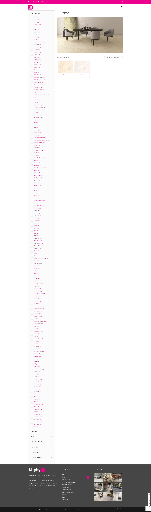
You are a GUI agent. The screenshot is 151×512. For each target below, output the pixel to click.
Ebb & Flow (38, 132)
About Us (64, 477)
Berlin (36, 39)
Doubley (37, 122)
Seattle (37, 349)
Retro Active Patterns (40, 321)
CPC (36, 92)
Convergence (38, 84)
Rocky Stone (38, 331)
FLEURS (37, 152)
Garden (37, 160)
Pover (36, 303)
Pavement (37, 281)
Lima (36, 230)
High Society (38, 183)
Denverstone (38, 117)
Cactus (37, 54)
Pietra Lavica (38, 288)
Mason (36, 245)
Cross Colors (38, 105)
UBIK (36, 401)
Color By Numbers (40, 79)
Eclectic (37, 135)
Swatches (37, 389)
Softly (36, 364)
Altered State (38, 24)
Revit (36, 326)
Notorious (37, 276)
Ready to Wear (39, 308)
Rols (36, 336)
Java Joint (38, 205)
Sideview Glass (39, 354)
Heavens (37, 180)
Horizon (37, 188)
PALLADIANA (38, 278)
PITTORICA (38, 291)
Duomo (37, 130)
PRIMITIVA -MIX (39, 306)
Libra (36, 228)
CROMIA (37, 102)
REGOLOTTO (38, 316)
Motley (36, 268)
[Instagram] (120, 509)
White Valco (38, 416)
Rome (36, 341)
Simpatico (37, 359)
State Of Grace (39, 369)
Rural (36, 343)
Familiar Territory (39, 150)
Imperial (37, 198)
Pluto (36, 298)
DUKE (36, 127)
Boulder (37, 49)
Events (64, 494)
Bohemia (37, 47)
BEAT (36, 37)
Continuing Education (68, 492)
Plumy (36, 296)
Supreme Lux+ (38, 386)
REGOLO (37, 313)
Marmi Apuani (38, 243)
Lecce (36, 225)
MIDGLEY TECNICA (34, 509)
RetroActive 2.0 (39, 323)
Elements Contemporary (41, 140)
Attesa (77, 509)
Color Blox (37, 74)
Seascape (37, 346)
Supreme (37, 384)
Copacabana (38, 87)
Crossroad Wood (39, 110)
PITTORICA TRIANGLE (40, 293)
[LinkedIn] (117, 509)
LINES (36, 235)
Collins (36, 72)
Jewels (37, 210)
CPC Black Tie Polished (42, 95)
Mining (36, 253)
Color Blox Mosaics (40, 77)
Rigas (36, 328)
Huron (36, 190)
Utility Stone (38, 406)
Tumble (37, 399)
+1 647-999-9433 (33, 1)
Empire (37, 145)
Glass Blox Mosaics (40, 167)
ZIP (36, 426)
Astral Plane (38, 32)
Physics (37, 286)
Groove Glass (38, 175)
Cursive (37, 112)
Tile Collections (66, 479)
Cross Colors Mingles (41, 107)
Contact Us (65, 499)
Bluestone (37, 44)
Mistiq (36, 255)
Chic (36, 62)
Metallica (37, 248)
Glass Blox (37, 165)
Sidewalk (37, 356)
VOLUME (37, 414)
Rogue (36, 333)
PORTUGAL (38, 301)
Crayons (37, 100)
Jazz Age (37, 208)
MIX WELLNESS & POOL (41, 258)
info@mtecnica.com (45, 1)
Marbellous (38, 240)
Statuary (37, 371)
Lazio (36, 223)
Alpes (36, 22)
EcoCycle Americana (40, 137)
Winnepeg (37, 419)
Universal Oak (38, 404)
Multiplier (37, 271)
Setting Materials (66, 487)
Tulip (36, 396)
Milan (36, 250)
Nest (36, 273)
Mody (36, 261)
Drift (36, 125)
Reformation (38, 311)
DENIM (36, 115)
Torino (36, 394)
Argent (36, 29)
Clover (36, 69)
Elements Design (39, 142)
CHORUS (37, 64)
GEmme (37, 162)
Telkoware (52, 509)
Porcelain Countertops (68, 482)
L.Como (37, 220)
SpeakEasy (38, 366)
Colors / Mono (38, 82)
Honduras (37, 185)
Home (63, 474)
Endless (37, 147)
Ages (36, 17)
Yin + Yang (37, 424)
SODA (36, 361)
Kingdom (37, 215)
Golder (36, 170)
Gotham (37, 172)
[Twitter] (115, 509)
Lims (36, 233)
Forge (36, 155)
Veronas (37, 411)
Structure (37, 381)
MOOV (36, 266)
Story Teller (38, 379)
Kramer (37, 218)
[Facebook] (112, 509)
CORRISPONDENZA (40, 90)
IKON (36, 195)
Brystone (37, 52)
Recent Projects (66, 489)
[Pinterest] (123, 509)
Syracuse (37, 391)
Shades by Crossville (40, 351)
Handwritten (38, 178)
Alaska (36, 19)
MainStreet (38, 238)
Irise (36, 203)
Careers (64, 497)
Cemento (37, 59)
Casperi (37, 57)
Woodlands (38, 421)
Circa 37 (37, 67)
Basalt (36, 34)
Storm (36, 376)
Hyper (36, 193)
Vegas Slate (38, 409)
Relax (36, 318)
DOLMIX (37, 120)
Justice (37, 213)
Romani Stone (38, 338)
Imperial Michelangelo (40, 200)
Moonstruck (38, 263)
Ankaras (37, 27)
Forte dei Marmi (39, 157)
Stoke (36, 374)
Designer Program (67, 484)
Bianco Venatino (39, 42)
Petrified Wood (39, 283)
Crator (36, 97)
